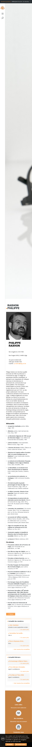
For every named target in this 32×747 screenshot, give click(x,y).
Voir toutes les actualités (22, 649)
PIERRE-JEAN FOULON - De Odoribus (20, 1)
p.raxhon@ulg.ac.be (20, 363)
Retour (11, 614)
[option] (21, 1)
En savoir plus (20, 744)
